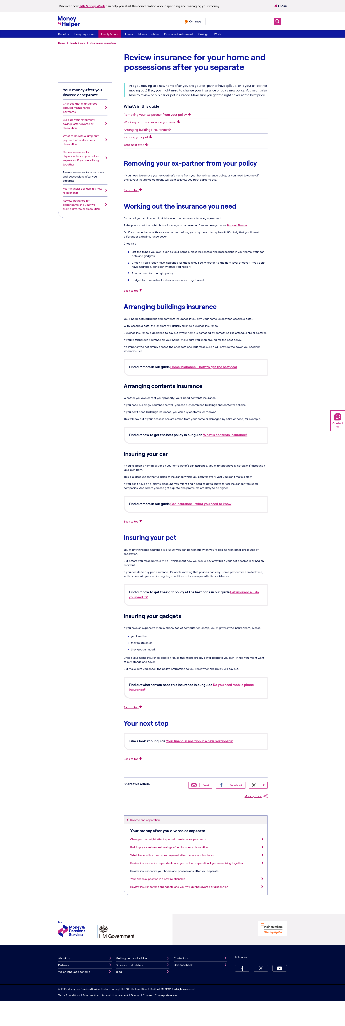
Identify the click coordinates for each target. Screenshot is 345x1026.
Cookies (147, 995)
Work (217, 34)
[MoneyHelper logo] (69, 21)
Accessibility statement (115, 995)
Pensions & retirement (178, 34)
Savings (203, 34)
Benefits (63, 34)
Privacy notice (90, 995)
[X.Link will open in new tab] (261, 968)
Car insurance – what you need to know (200, 504)
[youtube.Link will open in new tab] (279, 968)
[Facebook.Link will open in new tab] (242, 968)
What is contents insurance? (225, 435)
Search (277, 21)
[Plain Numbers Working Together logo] (272, 929)
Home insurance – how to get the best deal (203, 367)
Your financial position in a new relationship (199, 741)
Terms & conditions (69, 995)
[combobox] (240, 21)
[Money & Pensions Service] (72, 929)
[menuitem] (63, 34)
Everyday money (85, 34)
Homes (128, 34)
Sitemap (135, 995)
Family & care (109, 34)
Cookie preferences (166, 995)
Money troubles (148, 34)
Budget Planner (237, 225)
